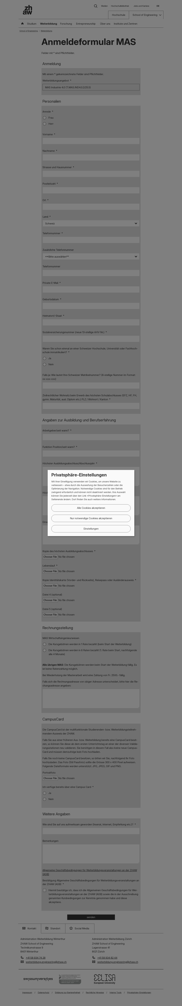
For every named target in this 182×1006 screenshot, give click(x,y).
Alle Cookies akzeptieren (91, 507)
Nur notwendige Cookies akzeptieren (91, 518)
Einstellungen (91, 528)
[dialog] (91, 503)
